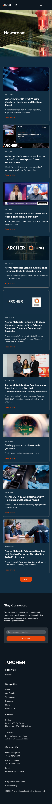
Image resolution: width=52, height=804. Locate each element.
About (7, 689)
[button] (41, 4)
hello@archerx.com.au (14, 771)
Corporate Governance (15, 782)
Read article (10, 118)
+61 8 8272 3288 (12, 756)
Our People (10, 693)
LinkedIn (9, 675)
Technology (10, 697)
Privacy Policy (11, 786)
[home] (10, 5)
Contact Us (10, 709)
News (7, 705)
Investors (9, 701)
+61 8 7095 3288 (12, 764)
